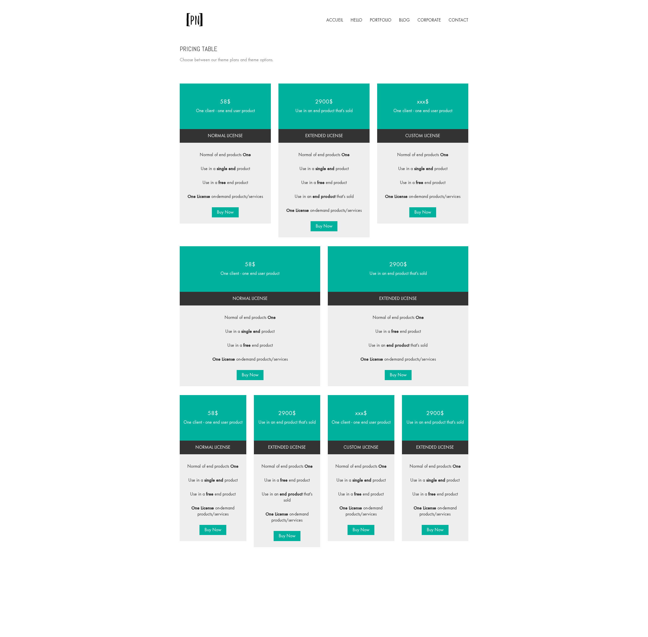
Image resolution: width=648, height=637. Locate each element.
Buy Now (225, 212)
